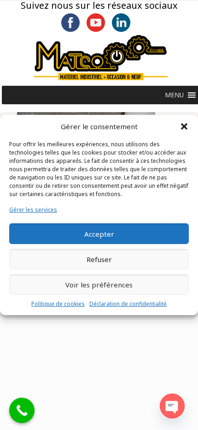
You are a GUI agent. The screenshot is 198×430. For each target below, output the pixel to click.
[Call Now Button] (22, 410)
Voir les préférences (99, 284)
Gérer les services (33, 210)
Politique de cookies (58, 304)
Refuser (99, 259)
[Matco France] (101, 58)
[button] (184, 126)
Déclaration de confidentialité (128, 304)
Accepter (99, 234)
